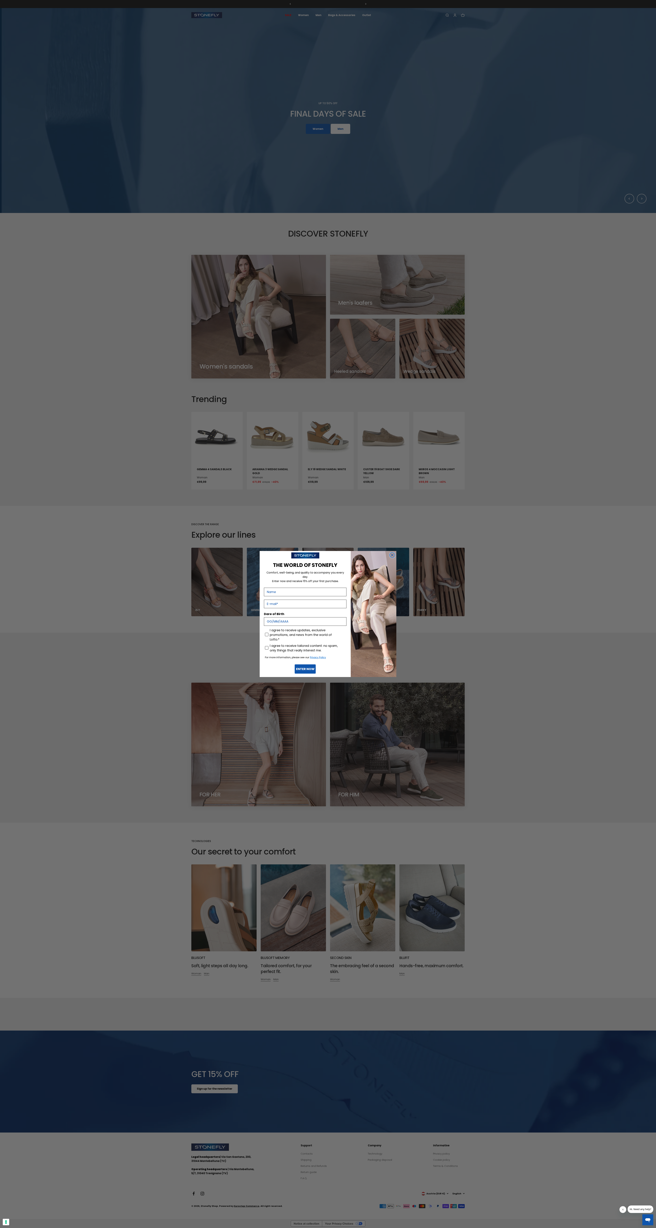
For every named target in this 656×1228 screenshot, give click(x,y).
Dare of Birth (274, 614)
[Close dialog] (392, 555)
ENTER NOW (305, 669)
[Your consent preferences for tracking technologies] (6, 1222)
